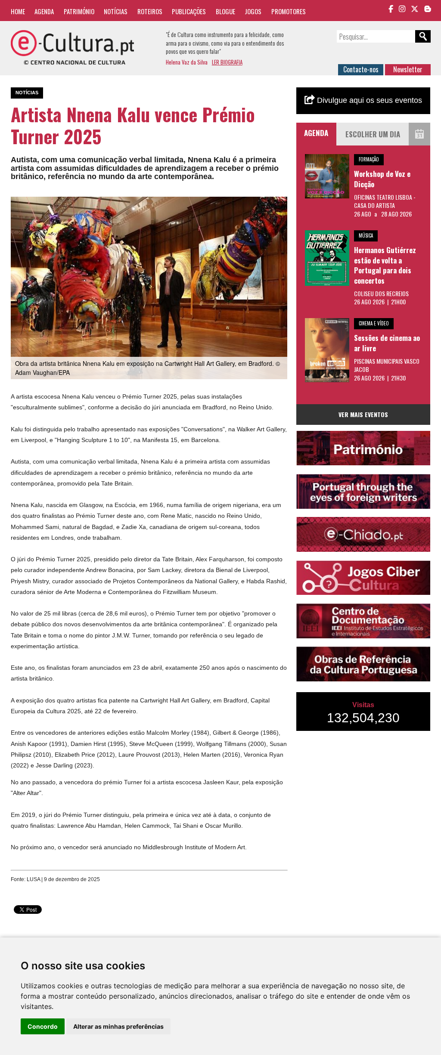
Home (18, 11)
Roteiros (149, 11)
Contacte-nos (361, 69)
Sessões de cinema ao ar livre (387, 342)
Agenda (44, 11)
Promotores (288, 11)
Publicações (189, 11)
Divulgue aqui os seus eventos (368, 100)
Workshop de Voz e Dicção (382, 178)
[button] (280, 204)
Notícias (115, 11)
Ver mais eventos (363, 414)
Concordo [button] (43, 1026)
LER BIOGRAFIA (227, 62)
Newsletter (407, 69)
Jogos (253, 11)
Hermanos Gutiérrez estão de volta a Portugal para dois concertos (385, 265)
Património (79, 11)
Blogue (225, 11)
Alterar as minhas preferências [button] (118, 1026)
